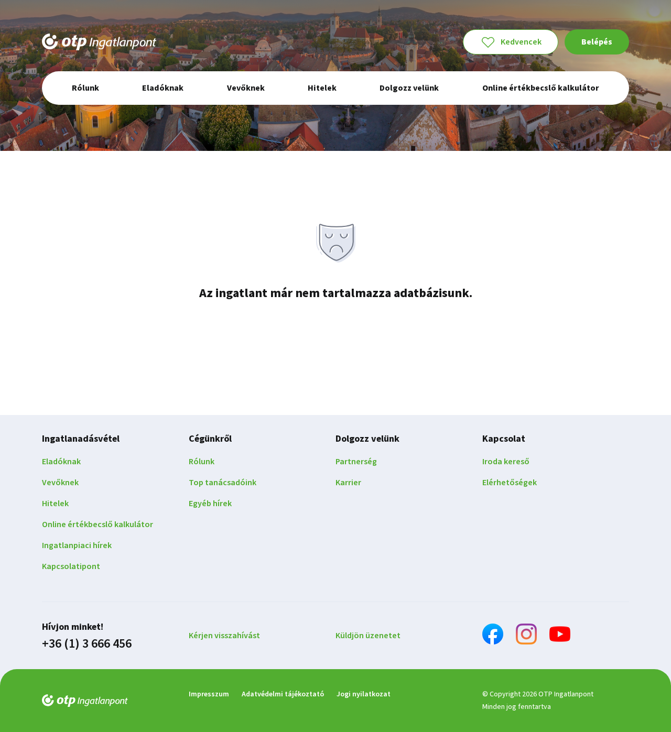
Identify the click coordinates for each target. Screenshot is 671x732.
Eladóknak (61, 461)
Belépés (596, 42)
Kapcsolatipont (71, 566)
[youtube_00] (559, 636)
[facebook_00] (492, 636)
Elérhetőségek (509, 482)
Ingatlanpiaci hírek (77, 545)
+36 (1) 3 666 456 (87, 644)
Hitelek (55, 503)
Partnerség (356, 461)
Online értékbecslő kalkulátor (97, 524)
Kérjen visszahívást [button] (224, 635)
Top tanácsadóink (222, 482)
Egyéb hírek (210, 503)
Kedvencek (521, 42)
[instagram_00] (526, 636)
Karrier (348, 482)
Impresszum (209, 694)
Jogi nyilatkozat (364, 694)
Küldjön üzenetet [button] (368, 635)
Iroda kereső (505, 461)
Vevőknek (60, 482)
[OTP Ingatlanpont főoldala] (99, 42)
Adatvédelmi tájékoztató (283, 694)
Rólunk (201, 461)
